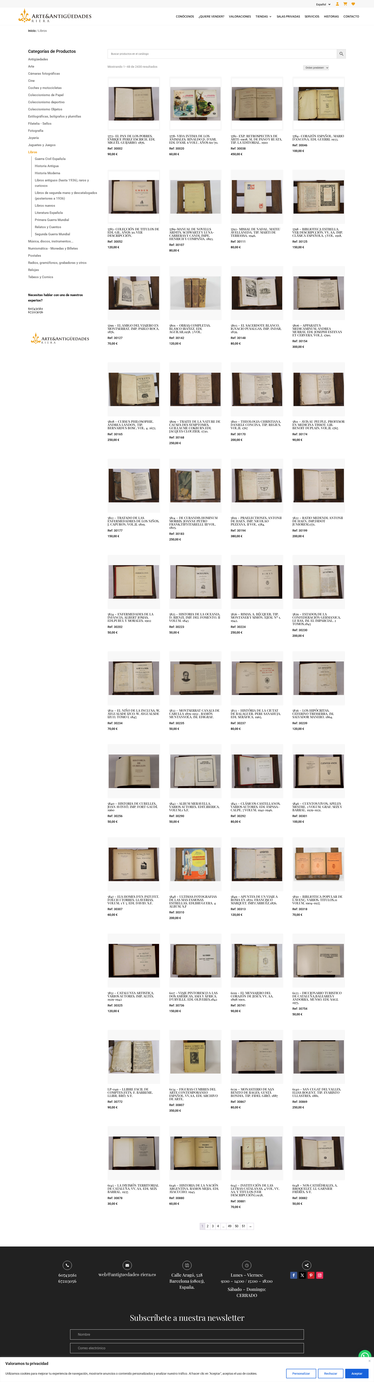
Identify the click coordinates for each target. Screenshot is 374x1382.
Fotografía (35, 131)
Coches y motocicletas (45, 88)
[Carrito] (345, 4)
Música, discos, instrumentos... (50, 241)
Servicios (312, 16)
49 (229, 1226)
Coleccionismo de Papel (46, 95)
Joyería (33, 138)
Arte (31, 66)
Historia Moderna (47, 173)
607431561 (35, 308)
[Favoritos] (353, 4)
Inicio (32, 30)
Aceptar (356, 1373)
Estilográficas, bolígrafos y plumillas (54, 116)
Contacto (351, 16)
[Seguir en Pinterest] (311, 1275)
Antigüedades (38, 59)
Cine (31, 81)
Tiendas (262, 16)
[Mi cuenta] (337, 4)
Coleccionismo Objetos (45, 109)
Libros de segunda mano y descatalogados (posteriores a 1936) (66, 195)
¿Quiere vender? (211, 16)
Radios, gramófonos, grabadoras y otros (57, 263)
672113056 (35, 312)
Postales (34, 256)
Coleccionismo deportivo (46, 102)
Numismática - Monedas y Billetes (53, 248)
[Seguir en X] (302, 1275)
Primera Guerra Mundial (52, 220)
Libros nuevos (45, 206)
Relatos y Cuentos (48, 227)
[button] (364, 1356)
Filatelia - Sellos (40, 124)
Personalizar (301, 1373)
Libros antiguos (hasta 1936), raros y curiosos (62, 183)
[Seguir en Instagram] (319, 1275)
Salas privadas (288, 16)
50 (236, 1226)
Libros (32, 152)
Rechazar (330, 1373)
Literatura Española (49, 213)
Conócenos (185, 16)
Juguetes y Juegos (42, 145)
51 (243, 1226)
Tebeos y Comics (40, 277)
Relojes (33, 270)
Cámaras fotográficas (44, 74)
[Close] (369, 1360)
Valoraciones (240, 16)
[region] (187, 1369)
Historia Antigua (47, 166)
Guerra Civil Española (50, 159)
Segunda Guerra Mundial (52, 234)
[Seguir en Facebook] (293, 1275)
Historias (331, 16)
